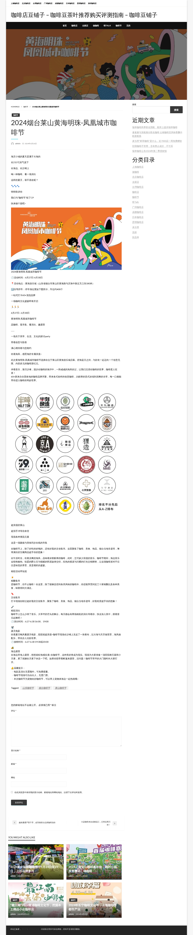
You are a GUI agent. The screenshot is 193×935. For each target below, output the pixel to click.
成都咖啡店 (59, 3)
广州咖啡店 (48, 3)
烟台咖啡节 (44, 687)
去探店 (85, 25)
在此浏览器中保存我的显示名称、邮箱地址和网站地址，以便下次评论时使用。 (49, 792)
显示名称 (15, 750)
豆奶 (128, 25)
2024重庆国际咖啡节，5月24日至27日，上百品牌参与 (34, 869)
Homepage (15, 107)
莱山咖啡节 (60, 687)
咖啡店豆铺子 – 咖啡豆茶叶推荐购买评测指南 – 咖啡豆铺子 (84, 14)
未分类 (135, 227)
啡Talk (107, 25)
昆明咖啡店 (81, 3)
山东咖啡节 (28, 687)
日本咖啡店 (70, 3)
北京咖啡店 (26, 3)
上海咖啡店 (15, 3)
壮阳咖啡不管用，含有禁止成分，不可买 (152, 146)
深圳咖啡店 (92, 3)
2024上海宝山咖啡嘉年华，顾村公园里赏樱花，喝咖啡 (93, 869)
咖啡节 (119, 25)
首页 (65, 25)
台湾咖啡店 (37, 3)
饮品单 (135, 237)
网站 (13, 777)
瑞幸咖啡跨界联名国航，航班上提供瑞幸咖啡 (154, 127)
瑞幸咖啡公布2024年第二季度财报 (149, 151)
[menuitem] (64, 25)
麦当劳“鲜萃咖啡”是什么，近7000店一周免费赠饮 (157, 141)
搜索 (134, 104)
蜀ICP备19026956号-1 (31, 929)
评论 (13, 711)
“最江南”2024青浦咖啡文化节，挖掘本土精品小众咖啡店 (35, 907)
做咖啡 (96, 25)
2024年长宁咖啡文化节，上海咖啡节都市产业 (93, 907)
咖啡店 (74, 25)
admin (18, 143)
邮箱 (13, 764)
